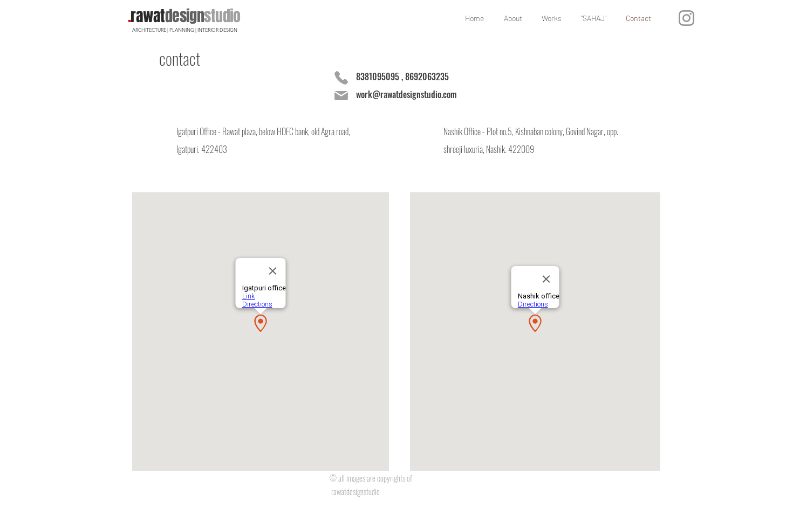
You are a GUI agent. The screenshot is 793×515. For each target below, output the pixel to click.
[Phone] (341, 78)
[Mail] (341, 95)
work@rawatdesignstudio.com (406, 94)
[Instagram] (686, 18)
